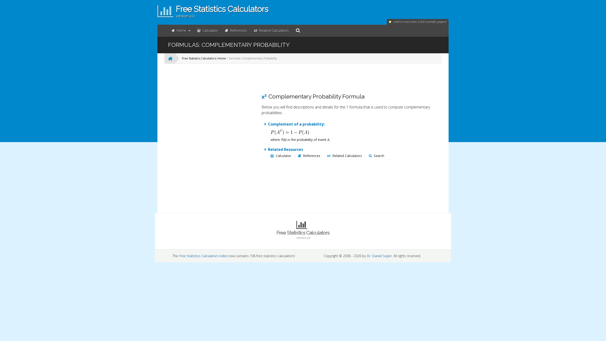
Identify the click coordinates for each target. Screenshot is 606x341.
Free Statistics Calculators (303, 234)
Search (379, 155)
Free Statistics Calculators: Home (204, 58)
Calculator (283, 155)
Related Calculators (347, 155)
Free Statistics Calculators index (203, 256)
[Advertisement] (218, 138)
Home (181, 30)
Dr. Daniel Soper (379, 256)
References (311, 155)
